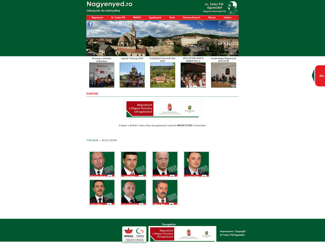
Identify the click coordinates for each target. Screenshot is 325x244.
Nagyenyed (97, 17)
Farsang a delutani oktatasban (101, 59)
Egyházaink (155, 17)
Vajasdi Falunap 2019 (132, 58)
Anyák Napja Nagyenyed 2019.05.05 (223, 59)
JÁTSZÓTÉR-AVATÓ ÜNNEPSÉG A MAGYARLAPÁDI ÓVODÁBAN (193, 62)
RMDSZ (137, 17)
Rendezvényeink (191, 17)
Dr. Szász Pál (118, 17)
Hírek (172, 17)
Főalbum (92, 140)
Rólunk (212, 17)
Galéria (227, 17)
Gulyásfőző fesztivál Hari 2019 (162, 59)
